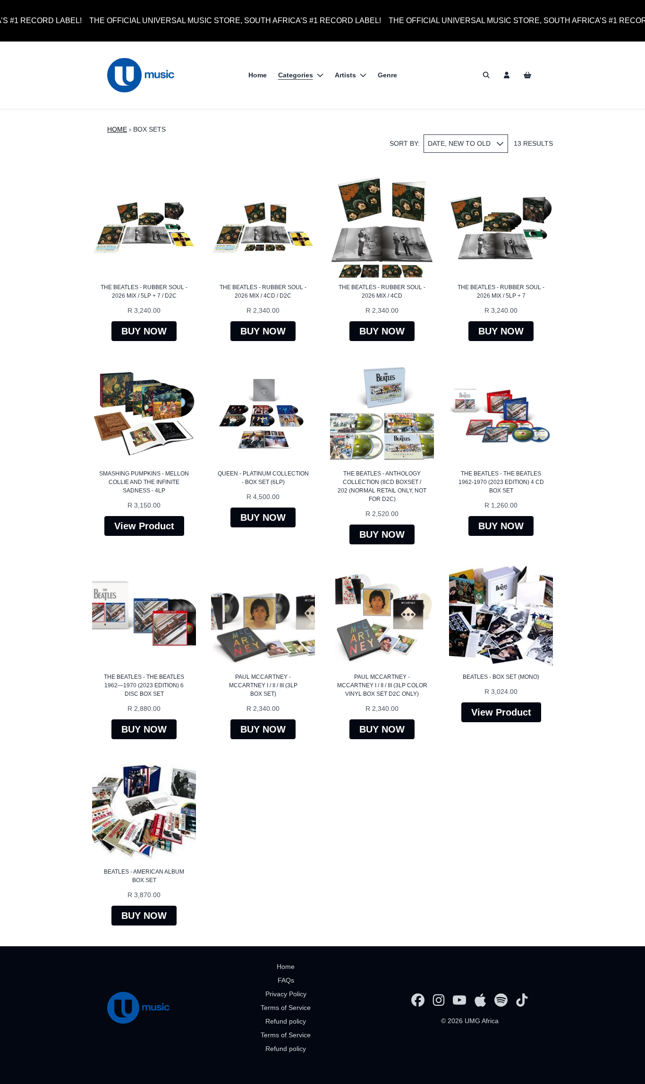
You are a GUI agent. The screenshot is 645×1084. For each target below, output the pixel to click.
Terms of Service (286, 1007)
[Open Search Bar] (486, 75)
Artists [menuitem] (345, 75)
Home (117, 129)
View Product (144, 526)
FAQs (286, 980)
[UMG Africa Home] (140, 75)
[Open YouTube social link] (459, 1000)
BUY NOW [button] (144, 331)
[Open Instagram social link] (438, 1000)
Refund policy (285, 1021)
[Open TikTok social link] (521, 1000)
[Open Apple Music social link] (480, 1000)
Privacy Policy (285, 994)
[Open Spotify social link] (501, 1000)
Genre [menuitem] (387, 75)
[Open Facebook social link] (417, 1000)
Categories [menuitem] (295, 75)
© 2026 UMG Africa (470, 1021)
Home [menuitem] (257, 75)
